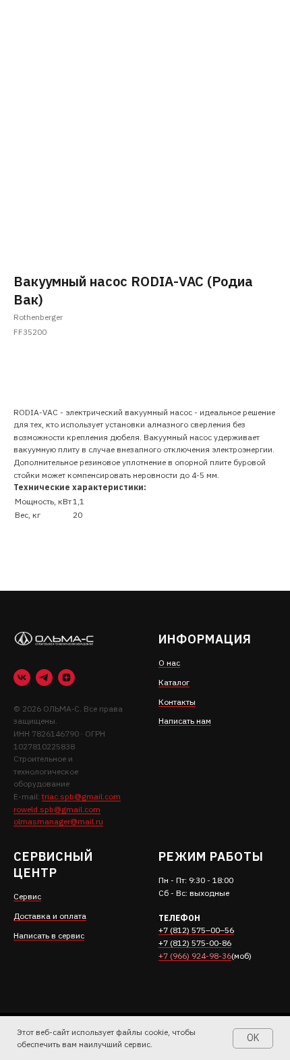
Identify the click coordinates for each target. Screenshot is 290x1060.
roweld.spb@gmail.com (56, 809)
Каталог (174, 682)
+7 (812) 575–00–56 (196, 930)
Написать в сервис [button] (48, 935)
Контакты (177, 702)
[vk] (21, 677)
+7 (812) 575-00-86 (194, 943)
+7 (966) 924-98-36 (194, 956)
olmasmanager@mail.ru (58, 821)
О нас (169, 663)
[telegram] (44, 677)
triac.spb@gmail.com (81, 796)
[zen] (66, 677)
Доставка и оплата (49, 916)
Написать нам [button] (184, 721)
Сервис (27, 896)
